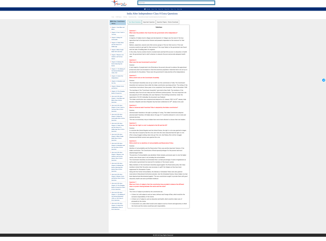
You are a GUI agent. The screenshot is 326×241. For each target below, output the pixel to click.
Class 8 (166, 9)
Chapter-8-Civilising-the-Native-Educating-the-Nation (117, 63)
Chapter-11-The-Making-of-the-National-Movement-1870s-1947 (118, 70)
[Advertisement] (158, 221)
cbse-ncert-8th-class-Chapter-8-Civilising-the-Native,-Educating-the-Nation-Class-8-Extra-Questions (117, 167)
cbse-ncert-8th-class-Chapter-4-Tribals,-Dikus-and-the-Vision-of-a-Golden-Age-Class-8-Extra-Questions (118, 127)
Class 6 (179, 9)
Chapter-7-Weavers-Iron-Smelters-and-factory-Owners (117, 56)
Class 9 (160, 9)
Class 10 (153, 9)
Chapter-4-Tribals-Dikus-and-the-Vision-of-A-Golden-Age (117, 44)
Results (148, 9)
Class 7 (172, 9)
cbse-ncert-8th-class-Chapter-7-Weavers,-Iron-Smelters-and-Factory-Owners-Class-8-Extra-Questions (117, 156)
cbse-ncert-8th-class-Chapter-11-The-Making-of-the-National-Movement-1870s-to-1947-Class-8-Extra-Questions (118, 196)
